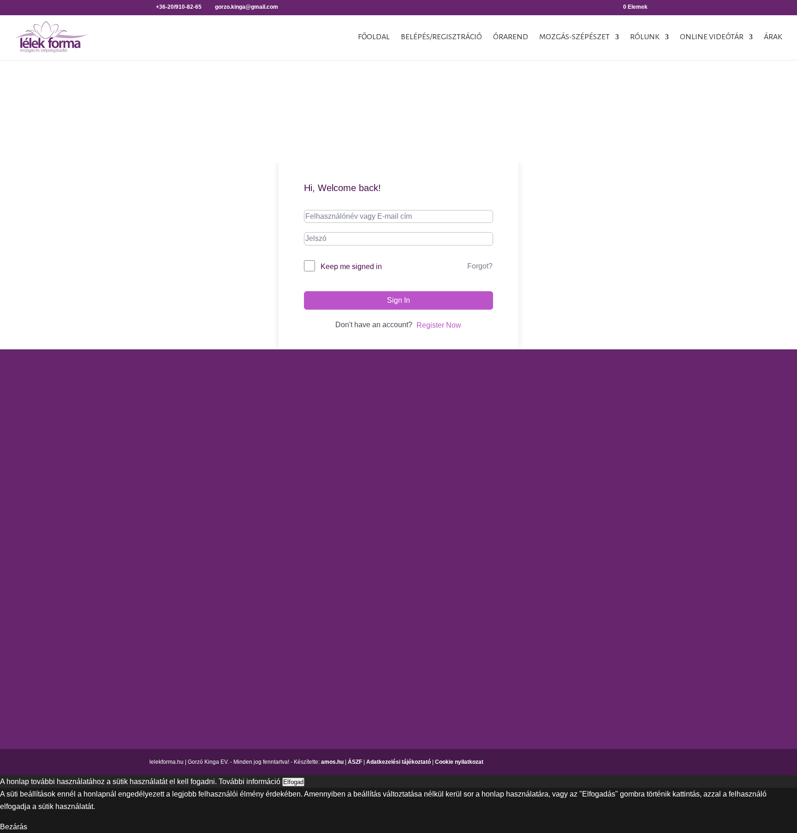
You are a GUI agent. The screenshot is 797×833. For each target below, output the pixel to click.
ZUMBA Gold (505, 630)
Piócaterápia (638, 446)
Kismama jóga (372, 430)
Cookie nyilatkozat (459, 762)
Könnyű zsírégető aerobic (525, 458)
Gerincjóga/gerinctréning (389, 398)
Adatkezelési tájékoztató (398, 762)
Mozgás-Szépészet (574, 37)
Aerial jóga (366, 381)
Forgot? (480, 266)
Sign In (398, 300)
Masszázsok (638, 430)
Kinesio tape (638, 398)
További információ (249, 781)
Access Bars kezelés (652, 381)
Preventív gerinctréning (521, 565)
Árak (773, 37)
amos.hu (332, 762)
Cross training (506, 398)
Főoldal (374, 37)
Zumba (494, 613)
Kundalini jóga (372, 462)
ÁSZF (355, 762)
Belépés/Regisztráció (441, 37)
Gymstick (498, 442)
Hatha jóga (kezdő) (380, 446)
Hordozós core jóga (381, 414)
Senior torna (503, 581)
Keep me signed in (351, 266)
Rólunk (645, 37)
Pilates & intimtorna (515, 549)
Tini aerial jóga (373, 523)
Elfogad (293, 782)
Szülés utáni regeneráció (524, 597)
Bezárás (13, 827)
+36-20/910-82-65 (109, 516)
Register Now (438, 325)
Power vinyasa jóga (381, 479)
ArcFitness (500, 381)
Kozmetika (635, 414)
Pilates (494, 532)
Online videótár (711, 37)
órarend (510, 37)
